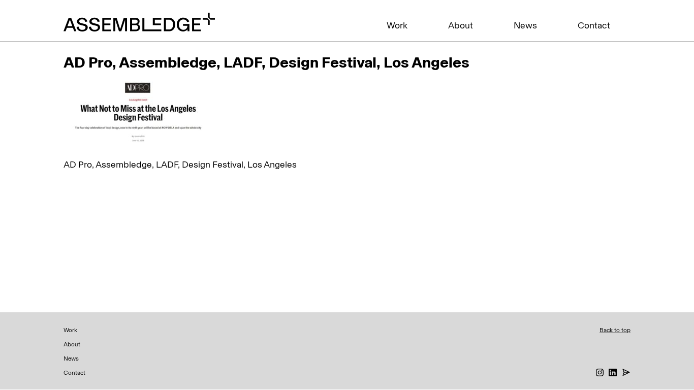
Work (397, 25)
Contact (594, 25)
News (525, 25)
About (460, 25)
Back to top (615, 330)
